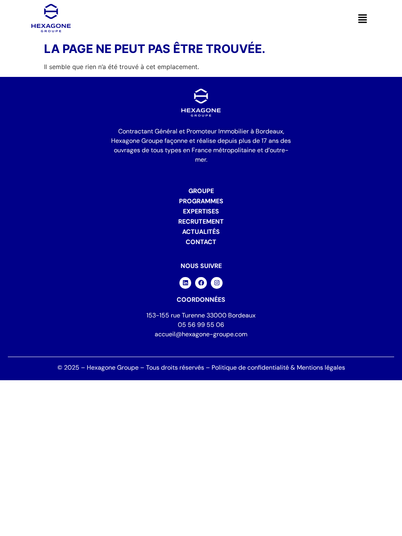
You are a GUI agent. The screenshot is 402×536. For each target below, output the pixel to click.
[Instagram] (217, 283)
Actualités (201, 232)
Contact (201, 242)
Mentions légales (321, 367)
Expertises (201, 211)
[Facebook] (201, 283)
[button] (363, 19)
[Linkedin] (185, 283)
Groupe (201, 191)
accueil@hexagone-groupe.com (201, 334)
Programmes (201, 201)
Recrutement (201, 221)
